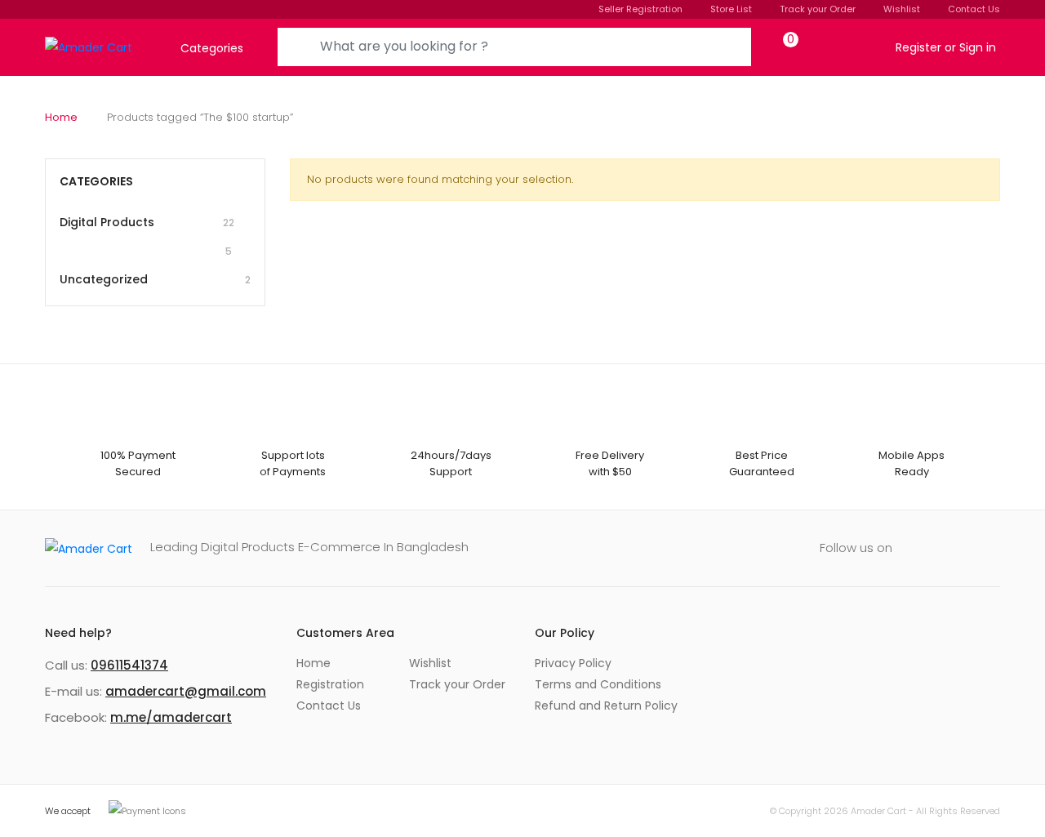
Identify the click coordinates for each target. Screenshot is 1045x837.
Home (61, 117)
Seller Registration (640, 9)
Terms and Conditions (598, 684)
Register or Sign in (946, 47)
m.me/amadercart (171, 717)
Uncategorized (155, 279)
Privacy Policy (573, 663)
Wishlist (901, 9)
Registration (330, 684)
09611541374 (129, 665)
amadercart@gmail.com (185, 691)
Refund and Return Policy (606, 705)
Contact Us (974, 9)
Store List (731, 9)
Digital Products (147, 236)
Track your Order (818, 9)
